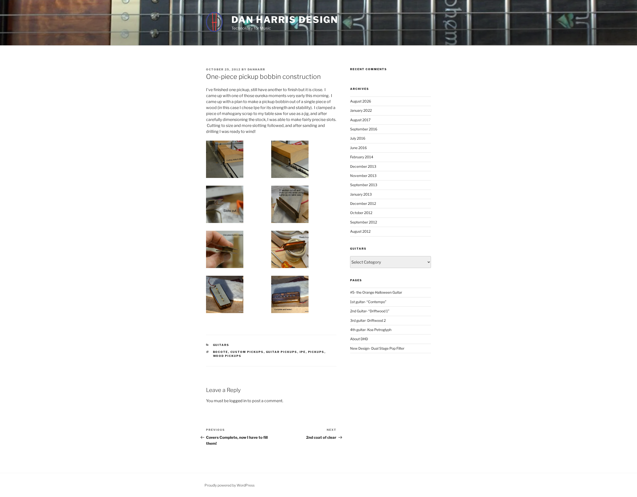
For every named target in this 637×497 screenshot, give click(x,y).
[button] (238, 160)
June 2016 (358, 148)
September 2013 (363, 185)
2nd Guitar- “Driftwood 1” (369, 311)
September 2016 (363, 129)
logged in (238, 400)
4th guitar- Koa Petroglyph (370, 330)
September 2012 (363, 222)
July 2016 (357, 138)
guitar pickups (281, 352)
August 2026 (360, 101)
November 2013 (363, 175)
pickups (316, 352)
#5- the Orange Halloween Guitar (376, 292)
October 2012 (361, 213)
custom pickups (247, 352)
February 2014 (361, 157)
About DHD (359, 339)
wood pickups (227, 356)
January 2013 (361, 194)
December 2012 (363, 203)
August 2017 (360, 120)
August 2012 (360, 231)
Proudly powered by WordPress (230, 485)
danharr (256, 69)
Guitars (221, 345)
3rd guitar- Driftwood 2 (368, 320)
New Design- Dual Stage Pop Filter (377, 348)
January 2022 (361, 110)
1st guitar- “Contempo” (368, 302)
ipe (303, 352)
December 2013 (363, 166)
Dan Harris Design (284, 19)
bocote (220, 352)
